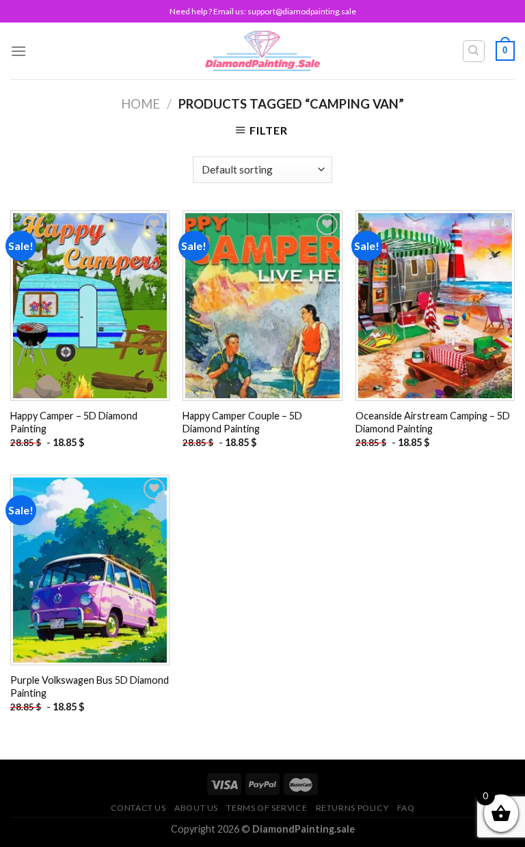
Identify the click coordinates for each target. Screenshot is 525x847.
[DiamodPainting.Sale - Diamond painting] (263, 50)
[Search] (474, 51)
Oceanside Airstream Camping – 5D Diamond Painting (432, 422)
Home (140, 103)
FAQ (406, 808)
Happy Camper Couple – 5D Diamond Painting (242, 422)
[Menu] (18, 51)
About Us (196, 808)
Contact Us (138, 808)
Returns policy (352, 808)
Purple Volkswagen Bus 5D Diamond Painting (89, 686)
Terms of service (266, 808)
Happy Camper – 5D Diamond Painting (73, 422)
